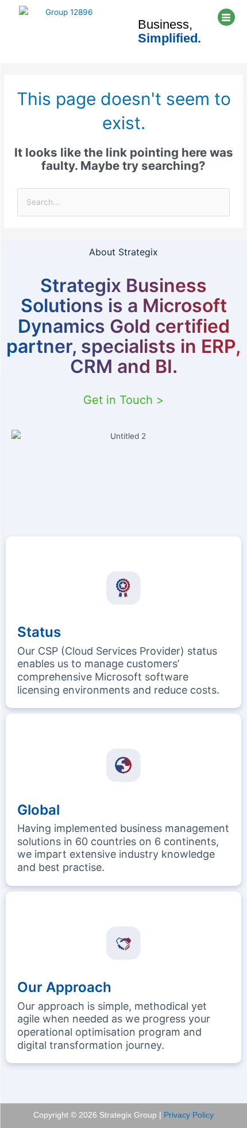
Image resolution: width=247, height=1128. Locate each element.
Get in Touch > (123, 400)
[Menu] (226, 17)
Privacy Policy (189, 1115)
